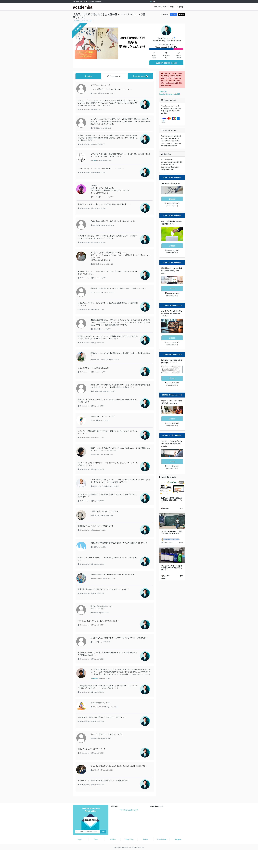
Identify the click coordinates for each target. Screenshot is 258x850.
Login (172, 7)
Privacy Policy (129, 839)
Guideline (113, 839)
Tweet (182, 14)
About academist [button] (160, 7)
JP (151, 1)
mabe (94, 160)
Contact (145, 839)
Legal (80, 839)
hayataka (95, 678)
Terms (96, 839)
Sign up (180, 7)
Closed (172, 199)
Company (178, 839)
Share (174, 14)
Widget (166, 14)
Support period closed (166, 63)
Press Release (161, 839)
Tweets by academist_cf (129, 810)
